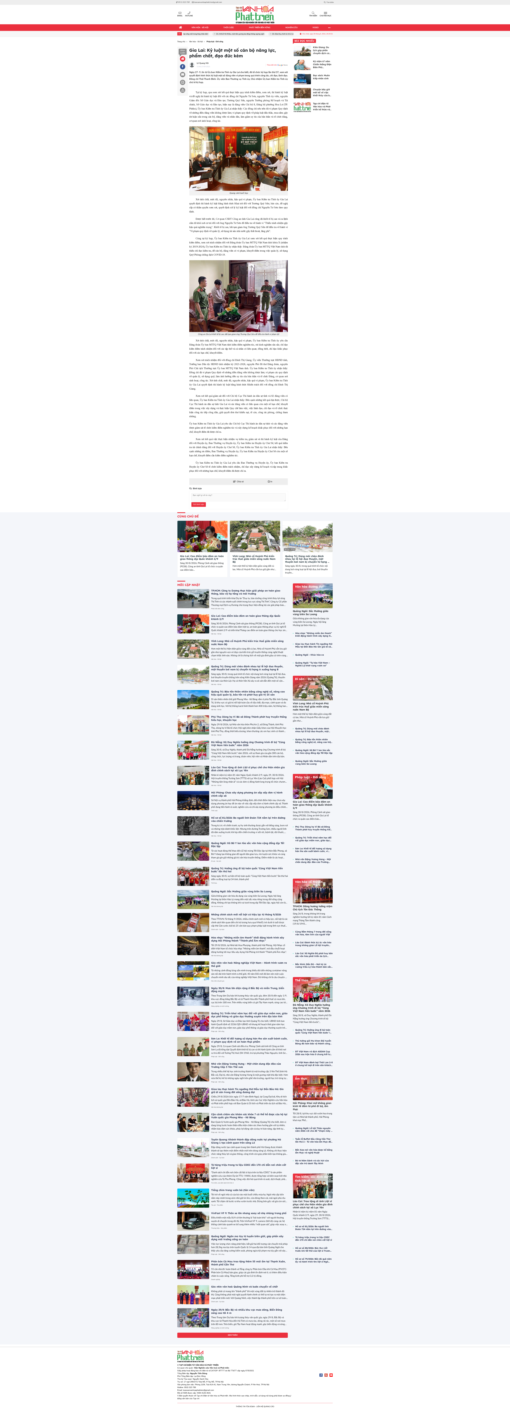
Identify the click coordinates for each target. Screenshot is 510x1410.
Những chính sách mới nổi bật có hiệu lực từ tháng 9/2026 (246, 914)
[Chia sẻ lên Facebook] (182, 66)
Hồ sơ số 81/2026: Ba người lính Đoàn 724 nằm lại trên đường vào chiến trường (313, 1228)
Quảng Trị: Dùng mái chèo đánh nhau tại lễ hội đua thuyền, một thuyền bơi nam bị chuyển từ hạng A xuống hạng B (307, 559)
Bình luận (182, 52)
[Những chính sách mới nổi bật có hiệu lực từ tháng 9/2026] (193, 922)
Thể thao (214, 883)
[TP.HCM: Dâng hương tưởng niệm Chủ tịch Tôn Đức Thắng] (313, 891)
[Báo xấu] (182, 90)
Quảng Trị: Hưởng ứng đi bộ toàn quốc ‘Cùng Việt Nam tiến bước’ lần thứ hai (314, 1031)
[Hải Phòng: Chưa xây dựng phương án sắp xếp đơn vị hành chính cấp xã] (193, 800)
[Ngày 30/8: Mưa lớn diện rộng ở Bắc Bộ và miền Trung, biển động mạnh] (193, 996)
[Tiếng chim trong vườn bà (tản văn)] (193, 1198)
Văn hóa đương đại (217, 906)
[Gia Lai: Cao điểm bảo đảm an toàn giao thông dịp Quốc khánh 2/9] (202, 536)
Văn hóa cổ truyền (309, 882)
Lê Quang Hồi (203, 63)
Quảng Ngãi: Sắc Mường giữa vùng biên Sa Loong (241, 891)
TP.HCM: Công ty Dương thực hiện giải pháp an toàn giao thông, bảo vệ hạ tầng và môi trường (245, 592)
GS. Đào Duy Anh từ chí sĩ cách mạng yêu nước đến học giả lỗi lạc (215, 34)
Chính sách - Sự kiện (217, 929)
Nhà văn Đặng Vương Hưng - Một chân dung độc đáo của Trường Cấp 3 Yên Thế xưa (313, 860)
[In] (182, 82)
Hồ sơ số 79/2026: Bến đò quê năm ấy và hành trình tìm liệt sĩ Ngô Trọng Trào (313, 1260)
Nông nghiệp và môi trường (220, 1006)
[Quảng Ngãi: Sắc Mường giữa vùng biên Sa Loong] (193, 899)
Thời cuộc (214, 810)
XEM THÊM (232, 1335)
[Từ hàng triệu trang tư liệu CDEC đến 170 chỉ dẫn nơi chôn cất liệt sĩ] (193, 1172)
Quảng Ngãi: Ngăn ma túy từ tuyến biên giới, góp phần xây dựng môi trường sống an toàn (247, 1238)
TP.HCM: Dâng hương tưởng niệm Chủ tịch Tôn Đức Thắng (312, 908)
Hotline (189, 16)
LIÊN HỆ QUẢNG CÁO (265, 1406)
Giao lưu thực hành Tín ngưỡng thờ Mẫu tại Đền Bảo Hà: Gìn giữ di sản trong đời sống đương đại (247, 1091)
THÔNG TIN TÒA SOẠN (245, 1406)
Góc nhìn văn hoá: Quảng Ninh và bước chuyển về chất (244, 1286)
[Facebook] (321, 1375)
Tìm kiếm (313, 16)
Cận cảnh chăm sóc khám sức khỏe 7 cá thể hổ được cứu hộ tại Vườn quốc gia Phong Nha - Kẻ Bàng (249, 1116)
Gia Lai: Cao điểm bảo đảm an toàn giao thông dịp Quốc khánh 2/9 (202, 557)
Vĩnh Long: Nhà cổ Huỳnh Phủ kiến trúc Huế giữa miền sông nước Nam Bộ (254, 559)
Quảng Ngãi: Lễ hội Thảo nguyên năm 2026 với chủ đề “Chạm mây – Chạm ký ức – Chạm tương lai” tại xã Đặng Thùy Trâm (313, 1129)
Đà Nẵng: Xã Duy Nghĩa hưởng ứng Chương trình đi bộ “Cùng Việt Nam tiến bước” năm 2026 (248, 744)
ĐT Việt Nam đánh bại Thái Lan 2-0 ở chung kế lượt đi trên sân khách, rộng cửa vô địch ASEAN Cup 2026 (314, 1064)
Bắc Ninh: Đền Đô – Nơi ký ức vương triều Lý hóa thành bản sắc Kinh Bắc (313, 965)
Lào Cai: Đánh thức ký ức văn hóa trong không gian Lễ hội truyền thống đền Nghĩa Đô (313, 944)
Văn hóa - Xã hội (184, 549)
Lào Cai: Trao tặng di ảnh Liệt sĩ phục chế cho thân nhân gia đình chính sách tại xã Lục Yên (313, 1204)
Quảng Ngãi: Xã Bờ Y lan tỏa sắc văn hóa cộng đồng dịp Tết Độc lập (313, 751)
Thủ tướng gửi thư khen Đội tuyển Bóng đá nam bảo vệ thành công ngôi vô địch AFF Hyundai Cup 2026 (313, 1042)
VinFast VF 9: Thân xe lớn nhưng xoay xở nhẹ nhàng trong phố (248, 1213)
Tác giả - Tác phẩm (217, 1205)
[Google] (326, 1375)
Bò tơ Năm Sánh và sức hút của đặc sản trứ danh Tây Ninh (312, 1162)
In (271, 482)
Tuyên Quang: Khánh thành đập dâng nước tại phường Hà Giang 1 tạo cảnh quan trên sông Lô (246, 1141)
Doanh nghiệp (215, 1279)
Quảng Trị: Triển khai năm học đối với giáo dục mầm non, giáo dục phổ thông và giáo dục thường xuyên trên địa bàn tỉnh (249, 1015)
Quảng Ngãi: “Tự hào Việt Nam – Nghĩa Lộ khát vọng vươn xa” (312, 664)
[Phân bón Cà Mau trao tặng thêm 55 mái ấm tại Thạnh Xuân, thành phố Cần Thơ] (193, 1269)
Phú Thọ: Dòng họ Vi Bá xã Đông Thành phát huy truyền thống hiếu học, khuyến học (313, 828)
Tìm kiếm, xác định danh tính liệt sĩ (222, 1183)
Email (179, 16)
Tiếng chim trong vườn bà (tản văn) (232, 1190)
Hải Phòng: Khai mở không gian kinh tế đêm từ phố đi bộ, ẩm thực (312, 1106)
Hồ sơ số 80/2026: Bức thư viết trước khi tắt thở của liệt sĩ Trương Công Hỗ (313, 1249)
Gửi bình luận (198, 504)
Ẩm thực (301, 1078)
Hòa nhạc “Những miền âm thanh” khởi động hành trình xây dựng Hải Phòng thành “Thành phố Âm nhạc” (247, 939)
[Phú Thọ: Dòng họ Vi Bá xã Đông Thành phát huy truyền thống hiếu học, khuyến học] (193, 724)
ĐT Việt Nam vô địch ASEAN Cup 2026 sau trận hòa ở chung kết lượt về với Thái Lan (313, 1053)
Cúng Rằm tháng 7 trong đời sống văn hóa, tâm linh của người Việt (313, 933)
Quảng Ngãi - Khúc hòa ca (309, 654)
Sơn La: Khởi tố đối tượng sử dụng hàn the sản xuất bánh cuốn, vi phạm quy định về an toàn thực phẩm (249, 1040)
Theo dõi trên (272, 65)
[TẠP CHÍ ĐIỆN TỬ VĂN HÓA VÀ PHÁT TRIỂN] (255, 14)
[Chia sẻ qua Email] (182, 74)
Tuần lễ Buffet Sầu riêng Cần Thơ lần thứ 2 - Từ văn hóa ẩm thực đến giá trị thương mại (313, 1140)
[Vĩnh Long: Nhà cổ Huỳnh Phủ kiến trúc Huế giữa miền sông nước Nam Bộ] (255, 536)
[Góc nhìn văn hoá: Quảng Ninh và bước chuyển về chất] (193, 1294)
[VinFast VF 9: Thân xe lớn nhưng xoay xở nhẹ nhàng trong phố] (193, 1221)
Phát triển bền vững (217, 608)
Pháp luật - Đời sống (217, 1031)
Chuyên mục (325, 16)
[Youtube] (331, 1375)
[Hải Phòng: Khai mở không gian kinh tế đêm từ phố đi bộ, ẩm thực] (313, 1087)
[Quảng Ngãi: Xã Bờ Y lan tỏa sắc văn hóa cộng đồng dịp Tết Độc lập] (193, 851)
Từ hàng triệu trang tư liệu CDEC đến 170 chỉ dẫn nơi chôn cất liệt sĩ (313, 1238)
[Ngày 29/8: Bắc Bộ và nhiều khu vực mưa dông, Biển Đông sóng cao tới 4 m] (193, 1317)
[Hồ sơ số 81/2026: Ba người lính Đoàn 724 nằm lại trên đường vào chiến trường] (193, 825)
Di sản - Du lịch (216, 861)
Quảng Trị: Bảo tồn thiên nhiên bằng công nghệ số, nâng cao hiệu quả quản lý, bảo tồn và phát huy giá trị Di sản (248, 693)
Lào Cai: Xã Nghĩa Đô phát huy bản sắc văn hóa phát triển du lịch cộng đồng (314, 955)
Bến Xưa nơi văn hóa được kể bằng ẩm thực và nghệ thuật (313, 1151)
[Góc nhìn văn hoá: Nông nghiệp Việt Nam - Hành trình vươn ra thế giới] (193, 970)
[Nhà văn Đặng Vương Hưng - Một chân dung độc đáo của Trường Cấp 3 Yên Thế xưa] (193, 1071)
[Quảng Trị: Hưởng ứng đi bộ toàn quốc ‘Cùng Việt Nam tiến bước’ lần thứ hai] (193, 876)
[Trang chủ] (180, 27)
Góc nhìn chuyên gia (217, 981)
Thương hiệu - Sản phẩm (219, 1228)
